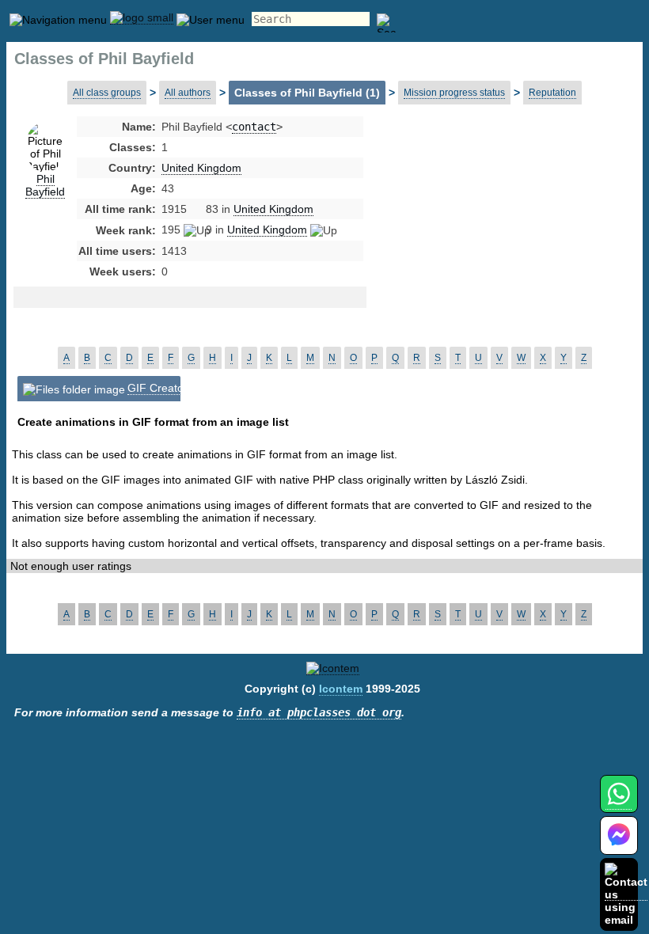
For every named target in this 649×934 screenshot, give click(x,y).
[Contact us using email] (626, 894)
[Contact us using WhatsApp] (618, 803)
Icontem (340, 688)
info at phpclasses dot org (319, 712)
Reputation (552, 92)
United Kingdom (201, 167)
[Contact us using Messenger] (619, 845)
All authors (188, 92)
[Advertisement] (493, 245)
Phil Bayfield (45, 185)
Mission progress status (454, 92)
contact (254, 126)
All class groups (107, 92)
